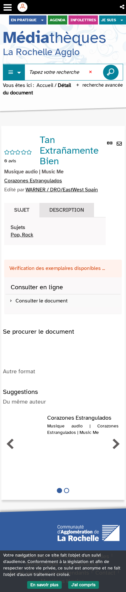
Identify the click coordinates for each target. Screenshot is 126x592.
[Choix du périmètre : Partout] (14, 72)
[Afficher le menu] (7, 7)
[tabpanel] (55, 231)
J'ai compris (83, 584)
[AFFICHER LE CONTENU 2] (66, 490)
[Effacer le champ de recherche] (91, 72)
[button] (122, 7)
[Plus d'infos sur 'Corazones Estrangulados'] (25, 421)
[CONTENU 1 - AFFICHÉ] (59, 490)
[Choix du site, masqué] (42, 19)
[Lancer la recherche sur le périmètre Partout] (111, 72)
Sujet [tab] (21, 210)
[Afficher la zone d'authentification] (25, 7)
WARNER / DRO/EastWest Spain (62, 189)
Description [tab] (66, 210)
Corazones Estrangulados (33, 180)
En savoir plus (44, 584)
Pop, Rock (22, 235)
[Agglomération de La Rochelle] (89, 532)
